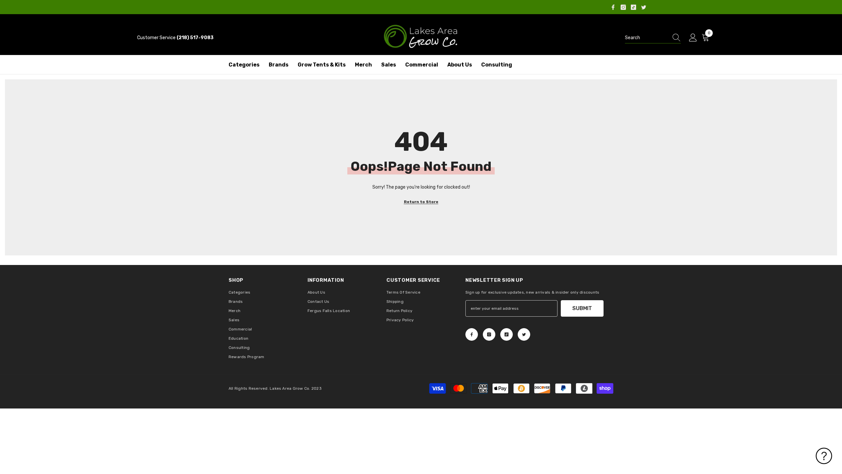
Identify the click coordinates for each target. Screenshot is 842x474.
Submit (582, 308)
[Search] (653, 38)
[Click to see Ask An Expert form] (824, 456)
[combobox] (646, 38)
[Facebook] (613, 7)
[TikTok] (633, 7)
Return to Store (421, 201)
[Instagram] (623, 7)
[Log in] (693, 38)
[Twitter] (643, 7)
